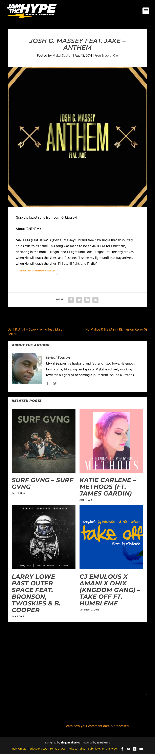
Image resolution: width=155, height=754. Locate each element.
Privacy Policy (76, 749)
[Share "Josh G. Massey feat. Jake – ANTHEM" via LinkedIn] (87, 300)
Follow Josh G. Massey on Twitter (37, 271)
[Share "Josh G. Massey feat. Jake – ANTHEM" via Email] (95, 300)
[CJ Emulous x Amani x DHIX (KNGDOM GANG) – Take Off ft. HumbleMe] (111, 537)
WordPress (103, 743)
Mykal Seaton (62, 55)
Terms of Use (57, 749)
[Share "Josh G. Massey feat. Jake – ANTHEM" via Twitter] (79, 300)
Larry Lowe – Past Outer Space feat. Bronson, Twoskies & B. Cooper (36, 593)
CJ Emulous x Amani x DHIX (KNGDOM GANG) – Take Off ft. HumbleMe (110, 590)
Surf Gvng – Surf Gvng (42, 483)
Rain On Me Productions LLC (29, 749)
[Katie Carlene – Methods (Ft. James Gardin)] (111, 441)
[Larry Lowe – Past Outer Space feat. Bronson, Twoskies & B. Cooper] (43, 537)
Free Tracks (102, 55)
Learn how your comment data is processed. (97, 726)
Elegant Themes (70, 743)
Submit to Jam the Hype (102, 749)
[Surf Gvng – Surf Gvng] (43, 441)
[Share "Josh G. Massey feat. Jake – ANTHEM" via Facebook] (71, 300)
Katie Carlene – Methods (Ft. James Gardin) (108, 486)
